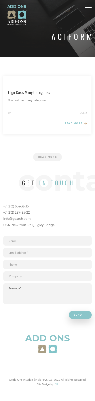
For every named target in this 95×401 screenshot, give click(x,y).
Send (78, 314)
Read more (73, 123)
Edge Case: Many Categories (29, 92)
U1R (56, 384)
